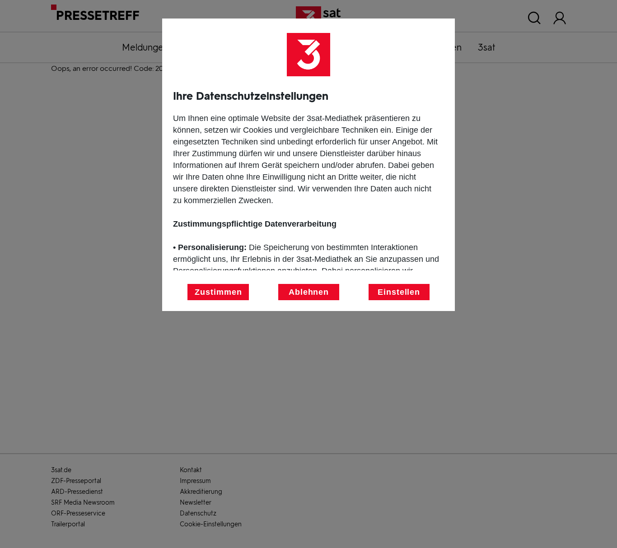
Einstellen (399, 292)
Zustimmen (218, 292)
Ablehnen (309, 292)
